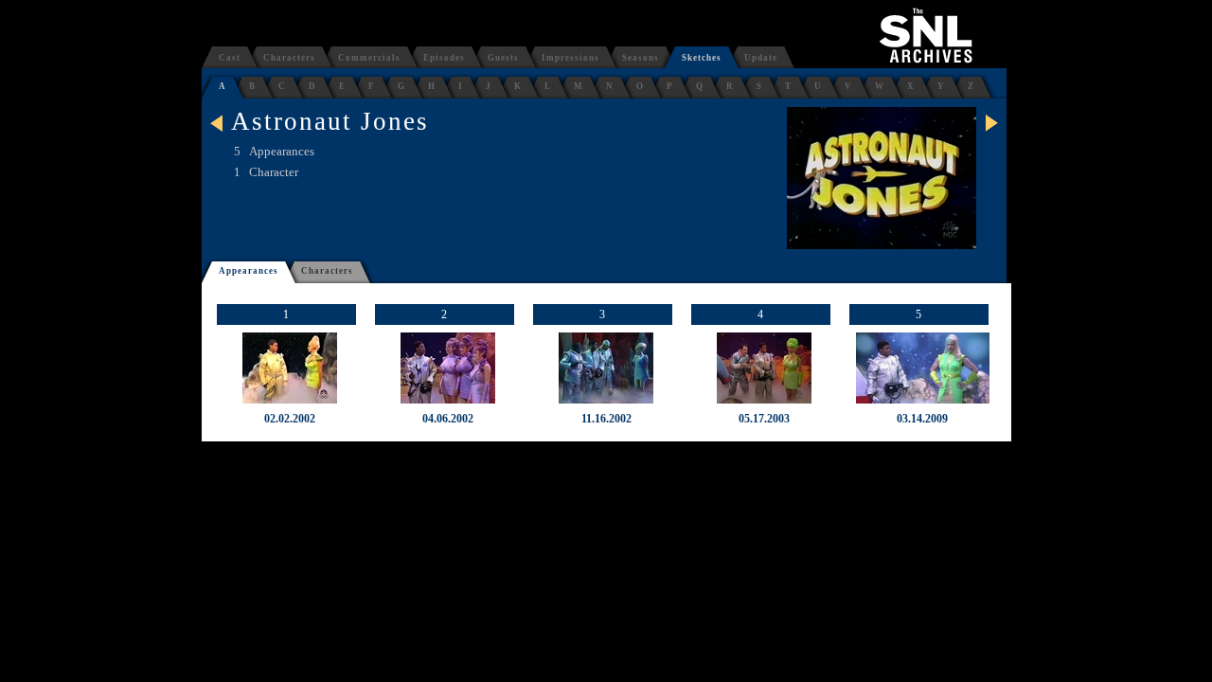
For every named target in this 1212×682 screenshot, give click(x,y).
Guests (503, 58)
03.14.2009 (922, 418)
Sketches (702, 58)
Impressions (570, 58)
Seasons (640, 58)
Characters (289, 58)
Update (760, 58)
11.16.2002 (606, 418)
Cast (230, 58)
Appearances (248, 271)
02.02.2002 (289, 418)
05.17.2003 (764, 418)
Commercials (369, 58)
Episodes (444, 58)
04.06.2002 (447, 418)
